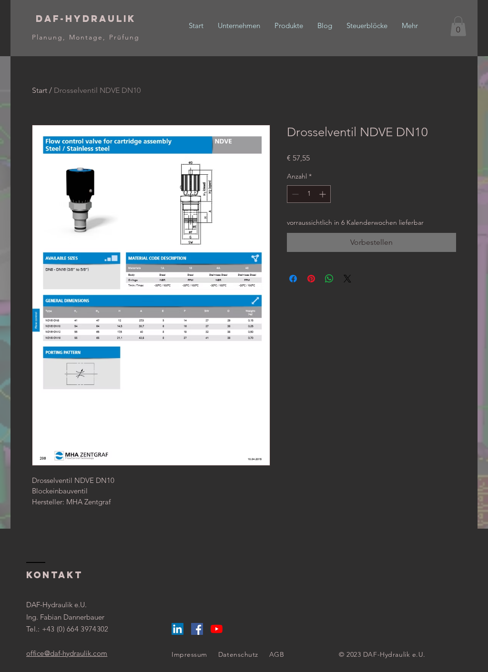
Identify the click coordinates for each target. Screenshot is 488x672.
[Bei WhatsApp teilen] (329, 278)
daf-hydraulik (66, 653)
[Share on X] (347, 278)
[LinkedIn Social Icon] (177, 629)
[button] (458, 26)
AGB (277, 654)
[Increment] (323, 194)
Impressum (189, 654)
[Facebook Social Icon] (197, 629)
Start (39, 90)
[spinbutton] (308, 194)
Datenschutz (238, 654)
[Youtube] (217, 629)
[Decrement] (294, 194)
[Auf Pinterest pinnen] (311, 278)
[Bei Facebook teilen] (293, 278)
